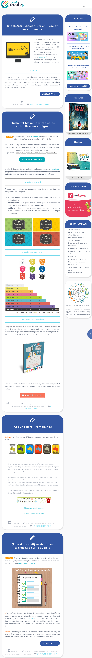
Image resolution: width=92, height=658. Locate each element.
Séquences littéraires (75, 273)
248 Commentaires (39, 104)
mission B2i (56, 102)
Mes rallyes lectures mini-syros (78, 249)
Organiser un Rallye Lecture (77, 259)
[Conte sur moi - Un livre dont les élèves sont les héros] (78, 117)
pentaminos (14, 526)
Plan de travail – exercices (76, 262)
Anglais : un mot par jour (76, 232)
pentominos (22, 526)
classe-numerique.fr (26, 563)
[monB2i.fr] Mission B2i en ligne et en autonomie (32, 27)
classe (49, 523)
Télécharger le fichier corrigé (34, 508)
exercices (54, 651)
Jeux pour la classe (74, 240)
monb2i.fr (15, 104)
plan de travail (26, 654)
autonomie (27, 102)
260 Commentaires (47, 654)
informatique (48, 102)
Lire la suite (49, 94)
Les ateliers (72, 246)
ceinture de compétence (43, 404)
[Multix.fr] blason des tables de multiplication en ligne (32, 124)
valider (21, 104)
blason (33, 404)
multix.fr (55, 169)
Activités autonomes (74, 230)
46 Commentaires (41, 526)
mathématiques (15, 654)
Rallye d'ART (72, 265)
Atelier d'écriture (73, 235)
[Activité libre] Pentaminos (32, 427)
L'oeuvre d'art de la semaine (77, 243)
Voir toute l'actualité (78, 86)
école (35, 102)
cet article (32, 618)
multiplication (36, 406)
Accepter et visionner (32, 159)
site (42, 406)
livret (29, 406)
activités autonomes (31, 651)
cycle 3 (54, 523)
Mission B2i (72, 257)
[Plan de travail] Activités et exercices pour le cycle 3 (32, 546)
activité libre (29, 523)
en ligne (40, 102)
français (7, 654)
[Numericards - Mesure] (78, 161)
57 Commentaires (38, 407)
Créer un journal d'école (76, 238)
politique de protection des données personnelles (36, 153)
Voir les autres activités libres (34, 513)
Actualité (78, 18)
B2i (32, 102)
